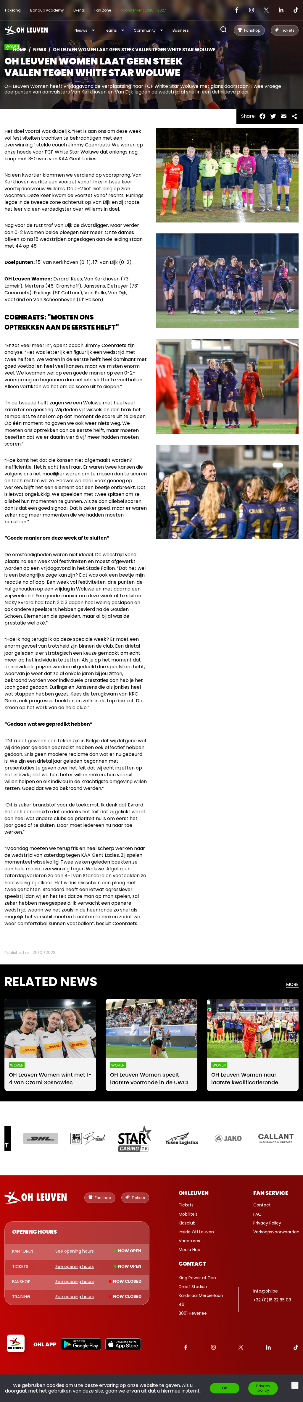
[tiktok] (296, 10)
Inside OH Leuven (196, 1232)
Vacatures (189, 1241)
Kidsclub (187, 1223)
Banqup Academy (47, 10)
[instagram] (251, 10)
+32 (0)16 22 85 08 (272, 1300)
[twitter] (266, 10)
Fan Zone (102, 10)
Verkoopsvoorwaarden (276, 1232)
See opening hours (74, 1251)
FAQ (257, 1214)
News (39, 50)
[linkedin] (281, 10)
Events (79, 10)
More (292, 984)
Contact (262, 1205)
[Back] (7, 49)
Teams (110, 30)
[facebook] (236, 10)
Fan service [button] (270, 1193)
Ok (224, 1388)
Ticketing (12, 10)
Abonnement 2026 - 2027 (143, 10)
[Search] (223, 30)
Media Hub (189, 1250)
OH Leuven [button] (194, 1193)
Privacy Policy (267, 1223)
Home (19, 50)
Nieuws (81, 30)
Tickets (186, 1205)
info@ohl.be (265, 1291)
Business (181, 30)
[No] (295, 1385)
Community (145, 30)
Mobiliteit (188, 1214)
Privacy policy (263, 1388)
